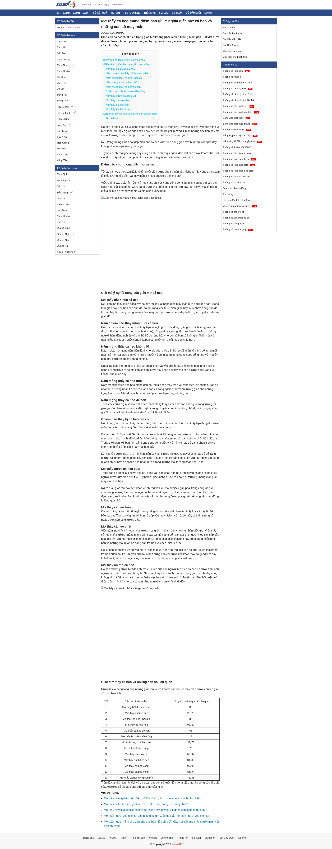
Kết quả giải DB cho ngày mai (242, 141)
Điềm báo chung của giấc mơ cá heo (124, 59)
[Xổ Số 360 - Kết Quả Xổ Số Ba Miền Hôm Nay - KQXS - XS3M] (65, 7)
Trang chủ (88, 837)
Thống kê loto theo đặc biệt (238, 170)
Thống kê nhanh (232, 76)
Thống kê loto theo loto (238, 164)
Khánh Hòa (63, 204)
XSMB (66, 13)
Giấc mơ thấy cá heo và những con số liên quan (130, 113)
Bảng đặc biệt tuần (236, 117)
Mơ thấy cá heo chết (117, 104)
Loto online (132, 13)
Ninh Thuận (63, 216)
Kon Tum (62, 210)
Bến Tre (61, 53)
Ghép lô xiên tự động (234, 188)
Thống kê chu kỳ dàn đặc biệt (239, 100)
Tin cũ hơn (112, 118)
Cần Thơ (62, 83)
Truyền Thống (64, 27)
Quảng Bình (63, 227)
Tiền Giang (63, 142)
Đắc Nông (62, 192)
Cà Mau (61, 77)
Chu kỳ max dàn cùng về (239, 206)
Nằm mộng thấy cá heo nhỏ (121, 82)
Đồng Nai (62, 94)
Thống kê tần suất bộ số (236, 217)
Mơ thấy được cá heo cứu (121, 95)
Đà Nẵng (62, 180)
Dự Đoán (177, 13)
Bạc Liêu (61, 47)
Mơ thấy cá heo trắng (118, 100)
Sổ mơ (208, 13)
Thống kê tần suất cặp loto (240, 112)
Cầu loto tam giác (232, 51)
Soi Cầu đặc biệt (232, 39)
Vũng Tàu (62, 160)
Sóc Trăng (62, 131)
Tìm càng (228, 194)
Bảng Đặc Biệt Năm (236, 129)
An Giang (62, 41)
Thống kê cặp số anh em (236, 176)
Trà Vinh (61, 148)
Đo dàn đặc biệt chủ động (237, 200)
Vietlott (116, 13)
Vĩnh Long (62, 154)
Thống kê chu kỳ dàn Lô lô (237, 94)
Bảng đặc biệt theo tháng (239, 123)
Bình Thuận (63, 71)
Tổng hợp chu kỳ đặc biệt (240, 135)
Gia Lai (61, 198)
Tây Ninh (62, 136)
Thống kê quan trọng (237, 229)
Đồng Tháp (63, 100)
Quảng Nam (63, 240)
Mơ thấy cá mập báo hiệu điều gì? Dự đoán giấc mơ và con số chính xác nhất (151, 798)
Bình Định (62, 174)
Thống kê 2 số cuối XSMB (237, 147)
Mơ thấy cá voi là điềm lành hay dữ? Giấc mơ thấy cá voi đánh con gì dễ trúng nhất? (155, 809)
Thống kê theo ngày (234, 182)
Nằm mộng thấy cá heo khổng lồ (124, 77)
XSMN (76, 13)
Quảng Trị (62, 245)
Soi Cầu (163, 13)
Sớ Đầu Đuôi (193, 13)
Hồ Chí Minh (64, 113)
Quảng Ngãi (63, 234)
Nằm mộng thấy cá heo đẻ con (123, 86)
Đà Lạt (60, 88)
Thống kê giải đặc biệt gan (237, 82)
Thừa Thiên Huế (66, 251)
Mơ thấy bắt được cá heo (120, 68)
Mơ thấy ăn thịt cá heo (118, 109)
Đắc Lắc (61, 186)
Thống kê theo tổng (233, 211)
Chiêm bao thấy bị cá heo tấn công (125, 91)
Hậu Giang (63, 106)
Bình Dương (63, 59)
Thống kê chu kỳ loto (237, 88)
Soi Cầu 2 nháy (231, 45)
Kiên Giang (63, 118)
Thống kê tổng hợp (233, 223)
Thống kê (150, 13)
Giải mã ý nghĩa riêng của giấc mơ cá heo (126, 64)
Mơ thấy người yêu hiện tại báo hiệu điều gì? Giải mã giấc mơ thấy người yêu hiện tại (156, 815)
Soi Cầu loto (229, 27)
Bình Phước (63, 65)
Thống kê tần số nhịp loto (237, 153)
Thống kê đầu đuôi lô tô (239, 159)
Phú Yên (61, 222)
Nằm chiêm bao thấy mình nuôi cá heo (127, 73)
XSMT (86, 13)
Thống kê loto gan (236, 70)
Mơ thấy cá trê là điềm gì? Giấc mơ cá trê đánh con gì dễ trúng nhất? (146, 804)
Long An (61, 125)
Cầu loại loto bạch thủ (235, 56)
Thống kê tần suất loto (238, 106)
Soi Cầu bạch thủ (232, 33)
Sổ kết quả (100, 13)
